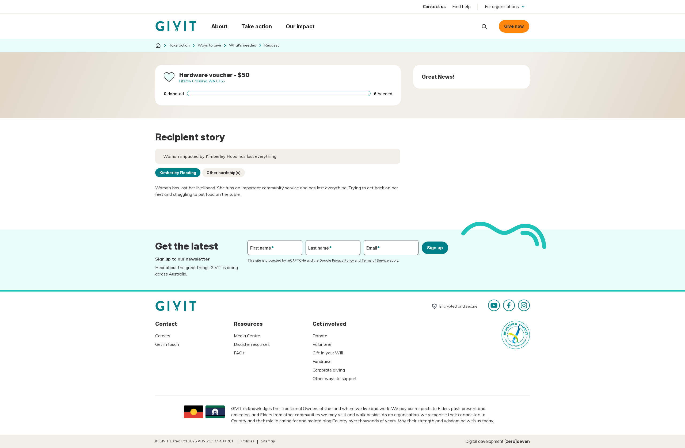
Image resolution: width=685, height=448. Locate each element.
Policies (247, 441)
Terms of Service (375, 260)
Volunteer (322, 344)
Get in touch (167, 344)
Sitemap (268, 441)
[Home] (158, 45)
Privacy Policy (343, 260)
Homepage (175, 26)
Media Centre (247, 335)
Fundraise (322, 361)
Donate (320, 335)
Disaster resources (252, 344)
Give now (514, 26)
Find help (461, 6)
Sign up (435, 247)
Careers (162, 335)
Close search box (471, 26)
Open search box (484, 26)
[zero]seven (517, 441)
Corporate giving (329, 370)
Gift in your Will (328, 352)
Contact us (434, 6)
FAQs (239, 352)
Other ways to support (335, 378)
